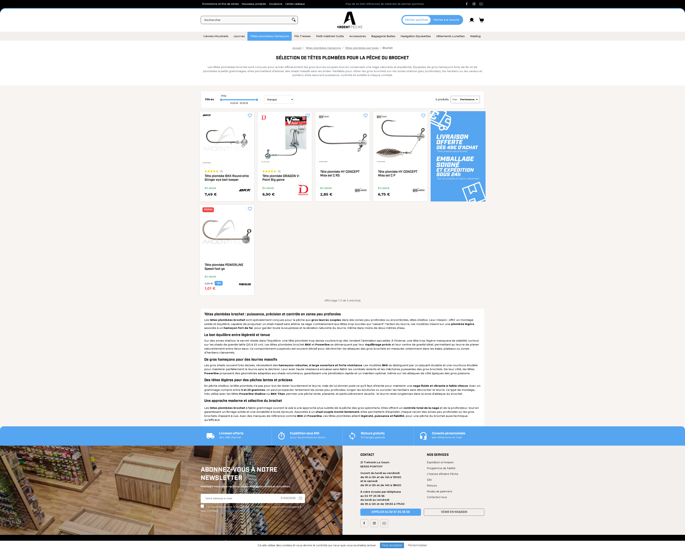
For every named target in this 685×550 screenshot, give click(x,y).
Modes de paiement (439, 491)
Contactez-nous (437, 497)
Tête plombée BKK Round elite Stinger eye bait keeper (227, 178)
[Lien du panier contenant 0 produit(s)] (481, 20)
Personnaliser (417, 545)
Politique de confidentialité (236, 511)
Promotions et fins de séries (220, 4)
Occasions (275, 4)
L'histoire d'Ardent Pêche (442, 474)
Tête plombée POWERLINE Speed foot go (224, 267)
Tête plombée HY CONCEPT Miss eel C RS (340, 174)
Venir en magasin (454, 512)
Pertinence (467, 99)
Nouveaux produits (254, 4)
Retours (432, 485)
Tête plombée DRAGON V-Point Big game (281, 178)
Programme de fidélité (441, 468)
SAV (429, 479)
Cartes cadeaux (295, 4)
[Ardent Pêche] (349, 20)
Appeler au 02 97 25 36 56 (390, 512)
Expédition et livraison (440, 462)
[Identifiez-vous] (472, 20)
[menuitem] (216, 36)
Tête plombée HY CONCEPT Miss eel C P (397, 174)
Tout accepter (392, 545)
